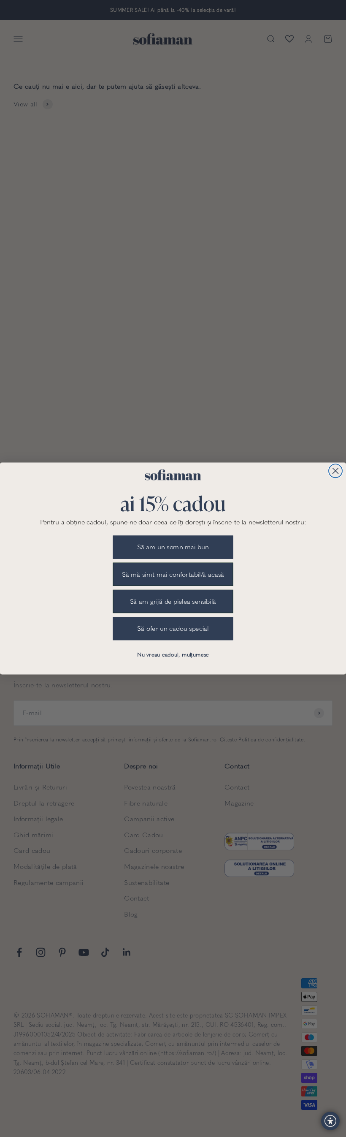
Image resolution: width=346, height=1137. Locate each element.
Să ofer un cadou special (172, 628)
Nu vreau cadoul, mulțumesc (173, 654)
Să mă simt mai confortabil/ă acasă (173, 574)
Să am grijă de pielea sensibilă (173, 601)
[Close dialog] (335, 471)
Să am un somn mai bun (173, 547)
